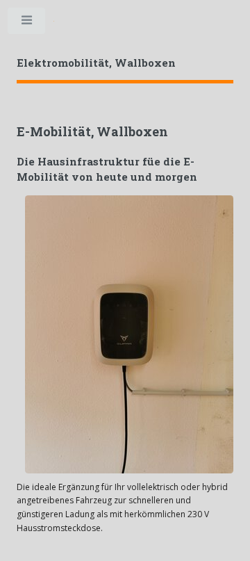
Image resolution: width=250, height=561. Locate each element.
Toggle (27, 23)
